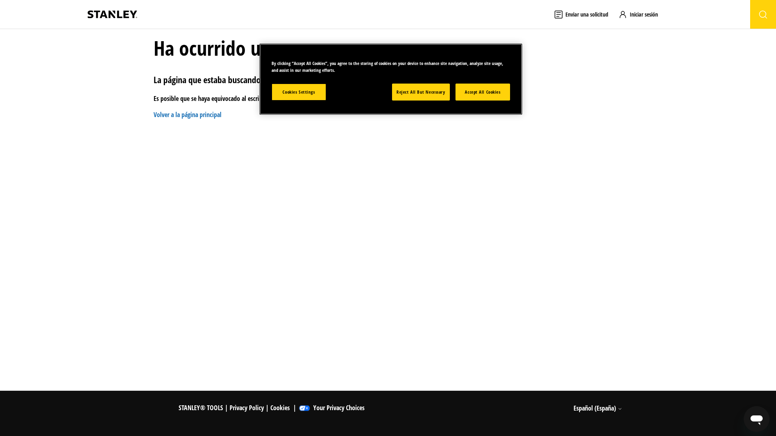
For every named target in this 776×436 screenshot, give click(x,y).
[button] (642, 14)
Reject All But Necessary (420, 92)
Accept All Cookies (482, 92)
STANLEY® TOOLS (201, 407)
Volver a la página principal (187, 114)
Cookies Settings (299, 92)
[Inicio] (112, 14)
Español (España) (596, 408)
